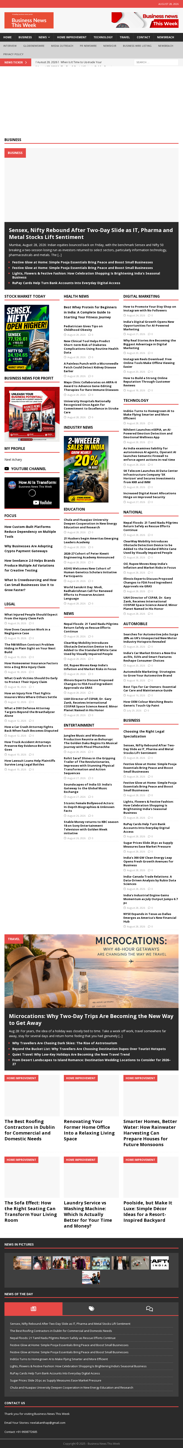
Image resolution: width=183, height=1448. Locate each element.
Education (74, 509)
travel (125, 37)
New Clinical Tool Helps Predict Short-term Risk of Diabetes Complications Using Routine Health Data (91, 346)
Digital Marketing (141, 296)
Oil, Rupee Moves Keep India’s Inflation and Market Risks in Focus (90, 667)
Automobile (135, 623)
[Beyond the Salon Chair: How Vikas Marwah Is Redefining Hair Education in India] (81, 1263)
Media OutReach (62, 45)
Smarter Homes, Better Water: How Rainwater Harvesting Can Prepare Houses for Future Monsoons (150, 1132)
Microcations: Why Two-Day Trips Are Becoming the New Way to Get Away (91, 1019)
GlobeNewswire (34, 45)
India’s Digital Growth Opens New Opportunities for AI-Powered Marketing (148, 325)
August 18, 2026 (17, 672)
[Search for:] (156, 62)
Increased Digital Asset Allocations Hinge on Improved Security (149, 495)
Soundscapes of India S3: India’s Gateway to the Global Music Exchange (88, 788)
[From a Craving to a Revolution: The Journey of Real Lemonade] (120, 1263)
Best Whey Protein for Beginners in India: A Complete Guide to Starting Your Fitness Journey (90, 312)
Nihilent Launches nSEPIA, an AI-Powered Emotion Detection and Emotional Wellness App (148, 433)
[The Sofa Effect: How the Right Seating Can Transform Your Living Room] (32, 1177)
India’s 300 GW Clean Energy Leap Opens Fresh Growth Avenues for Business (148, 861)
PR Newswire (88, 45)
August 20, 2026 (136, 353)
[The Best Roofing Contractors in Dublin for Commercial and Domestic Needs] (32, 1095)
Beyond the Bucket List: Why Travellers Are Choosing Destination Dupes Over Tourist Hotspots (89, 1049)
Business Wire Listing (137, 45)
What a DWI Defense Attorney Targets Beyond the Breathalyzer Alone (29, 712)
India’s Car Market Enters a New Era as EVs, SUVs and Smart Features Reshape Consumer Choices (149, 656)
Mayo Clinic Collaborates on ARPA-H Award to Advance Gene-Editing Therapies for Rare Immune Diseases (91, 386)
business (25, 37)
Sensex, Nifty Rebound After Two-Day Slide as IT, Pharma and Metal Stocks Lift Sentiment (91, 233)
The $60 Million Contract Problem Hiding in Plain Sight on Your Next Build (30, 648)
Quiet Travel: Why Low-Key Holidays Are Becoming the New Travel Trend (71, 1054)
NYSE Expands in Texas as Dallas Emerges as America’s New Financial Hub (149, 917)
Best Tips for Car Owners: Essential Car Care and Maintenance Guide (149, 689)
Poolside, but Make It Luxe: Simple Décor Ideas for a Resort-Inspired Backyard (147, 1211)
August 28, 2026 (76, 334)
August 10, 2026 (17, 754)
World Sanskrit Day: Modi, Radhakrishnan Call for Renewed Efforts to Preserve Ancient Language (88, 592)
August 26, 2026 (17, 623)
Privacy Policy (13, 54)
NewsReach (165, 37)
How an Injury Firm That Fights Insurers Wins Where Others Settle (30, 695)
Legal (9, 604)
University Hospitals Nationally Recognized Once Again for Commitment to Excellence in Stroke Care (91, 406)
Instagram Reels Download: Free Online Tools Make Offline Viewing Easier (149, 363)
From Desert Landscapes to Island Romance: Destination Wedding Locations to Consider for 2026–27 (91, 1062)
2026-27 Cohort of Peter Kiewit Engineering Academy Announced (89, 555)
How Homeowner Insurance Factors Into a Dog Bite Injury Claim (31, 665)
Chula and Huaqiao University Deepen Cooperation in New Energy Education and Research (90, 523)
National (133, 512)
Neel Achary (13, 459)
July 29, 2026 (134, 710)
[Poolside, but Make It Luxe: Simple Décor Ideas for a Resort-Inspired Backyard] (151, 1177)
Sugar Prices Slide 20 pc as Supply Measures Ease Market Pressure (148, 844)
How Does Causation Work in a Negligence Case (27, 631)
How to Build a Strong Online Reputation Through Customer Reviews (146, 382)
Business (12, 139)
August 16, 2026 (136, 695)
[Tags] (91, 1308)
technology (103, 37)
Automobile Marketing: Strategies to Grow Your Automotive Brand (149, 673)
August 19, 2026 (17, 638)
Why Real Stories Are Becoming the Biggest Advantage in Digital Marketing (149, 344)
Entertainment (79, 725)
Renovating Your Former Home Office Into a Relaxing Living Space (89, 1130)
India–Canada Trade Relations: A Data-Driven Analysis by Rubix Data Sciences (149, 880)
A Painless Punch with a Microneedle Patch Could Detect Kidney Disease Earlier (91, 367)
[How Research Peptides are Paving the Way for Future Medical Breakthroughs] (140, 1263)
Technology (135, 400)
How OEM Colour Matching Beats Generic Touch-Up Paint (148, 703)
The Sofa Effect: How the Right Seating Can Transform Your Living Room (30, 1211)
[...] (60, 255)
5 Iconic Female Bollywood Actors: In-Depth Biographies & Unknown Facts (89, 807)
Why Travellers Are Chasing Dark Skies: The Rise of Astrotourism (64, 1043)
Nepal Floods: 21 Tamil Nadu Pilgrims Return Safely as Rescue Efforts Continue (91, 627)
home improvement (72, 37)
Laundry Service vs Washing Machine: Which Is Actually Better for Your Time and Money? (88, 1214)
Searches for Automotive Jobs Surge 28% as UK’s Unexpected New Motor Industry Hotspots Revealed (150, 638)
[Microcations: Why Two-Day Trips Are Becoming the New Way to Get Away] (91, 1005)
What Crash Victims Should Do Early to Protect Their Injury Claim (31, 680)
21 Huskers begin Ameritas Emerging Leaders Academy (91, 540)
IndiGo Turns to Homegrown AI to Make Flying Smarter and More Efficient (148, 414)
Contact (143, 37)
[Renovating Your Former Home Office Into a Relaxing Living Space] (91, 1095)
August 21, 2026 (136, 334)
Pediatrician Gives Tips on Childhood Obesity (83, 328)
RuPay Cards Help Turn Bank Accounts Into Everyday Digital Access (66, 283)
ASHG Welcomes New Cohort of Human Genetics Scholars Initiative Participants (90, 572)
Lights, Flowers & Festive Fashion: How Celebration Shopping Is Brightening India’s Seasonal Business (86, 275)
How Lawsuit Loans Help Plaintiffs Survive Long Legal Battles (29, 762)
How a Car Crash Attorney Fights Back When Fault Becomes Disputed (31, 729)
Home (7, 37)
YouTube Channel (28, 468)
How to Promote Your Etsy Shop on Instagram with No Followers (149, 308)
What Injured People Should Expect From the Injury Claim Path (31, 616)
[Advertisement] (91, 104)
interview (10, 45)
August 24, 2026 (136, 315)
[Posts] (33, 1308)
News (69, 613)
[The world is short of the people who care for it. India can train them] (101, 1263)
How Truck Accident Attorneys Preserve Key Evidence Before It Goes (27, 745)
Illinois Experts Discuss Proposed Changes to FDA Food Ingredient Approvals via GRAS (88, 684)
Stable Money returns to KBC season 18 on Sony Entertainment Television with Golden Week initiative (91, 827)
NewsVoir (109, 45)
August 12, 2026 (17, 702)
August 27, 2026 (76, 778)
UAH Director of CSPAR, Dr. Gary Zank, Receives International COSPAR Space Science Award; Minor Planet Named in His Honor (91, 704)
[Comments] (150, 1308)
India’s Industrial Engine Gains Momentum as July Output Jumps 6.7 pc (150, 899)
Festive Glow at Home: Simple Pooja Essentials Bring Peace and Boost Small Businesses (82, 262)
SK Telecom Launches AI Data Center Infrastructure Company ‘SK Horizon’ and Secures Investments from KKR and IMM (150, 476)
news (43, 37)
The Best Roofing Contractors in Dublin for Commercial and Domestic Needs (29, 1130)
